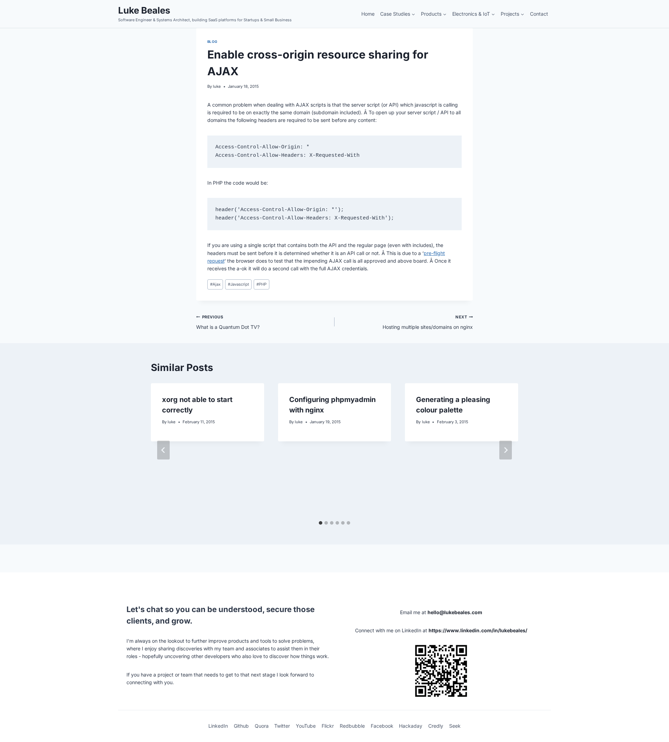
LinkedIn (218, 726)
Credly (435, 726)
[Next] (505, 450)
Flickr (328, 726)
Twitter (282, 726)
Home (368, 14)
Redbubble (352, 726)
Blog (212, 42)
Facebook (382, 726)
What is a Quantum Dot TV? (228, 322)
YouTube (306, 726)
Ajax (215, 284)
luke (217, 86)
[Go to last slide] (163, 450)
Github (241, 726)
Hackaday (410, 726)
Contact (539, 14)
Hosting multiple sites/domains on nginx (428, 322)
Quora (262, 726)
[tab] (320, 523)
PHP (261, 284)
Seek (455, 726)
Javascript (238, 284)
